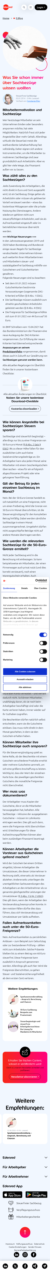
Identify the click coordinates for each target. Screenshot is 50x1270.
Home (6, 18)
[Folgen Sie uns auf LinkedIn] (16, 1255)
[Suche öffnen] (24, 7)
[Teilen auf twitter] (15, 1266)
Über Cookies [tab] (40, 588)
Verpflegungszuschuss (28, 1210)
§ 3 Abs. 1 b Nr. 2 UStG (30, 896)
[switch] (43, 643)
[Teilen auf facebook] (25, 1266)
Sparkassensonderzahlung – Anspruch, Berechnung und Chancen (19, 1135)
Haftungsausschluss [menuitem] (24, 1244)
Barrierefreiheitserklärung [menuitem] (25, 1250)
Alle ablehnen (25, 687)
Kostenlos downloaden (24, 408)
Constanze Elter (33, 101)
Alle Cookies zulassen (25, 671)
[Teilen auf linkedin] (5, 1266)
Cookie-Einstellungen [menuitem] (18, 1247)
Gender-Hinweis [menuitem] (34, 1247)
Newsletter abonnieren (24, 1076)
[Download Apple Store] (12, 1193)
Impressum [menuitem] (10, 1244)
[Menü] (30, 7)
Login (40, 7)
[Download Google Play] (36, 1193)
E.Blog (19, 18)
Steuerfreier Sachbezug (28, 1203)
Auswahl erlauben (25, 679)
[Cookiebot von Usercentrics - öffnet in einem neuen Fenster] (35, 581)
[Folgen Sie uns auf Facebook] (33, 1255)
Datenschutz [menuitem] (39, 1244)
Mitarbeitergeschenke (28, 1216)
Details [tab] (24, 588)
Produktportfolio (12, 351)
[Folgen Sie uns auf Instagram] (25, 1255)
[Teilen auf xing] (34, 1266)
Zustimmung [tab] (9, 588)
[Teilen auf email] (44, 1266)
